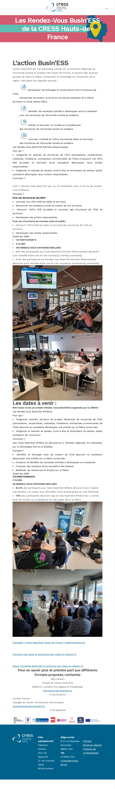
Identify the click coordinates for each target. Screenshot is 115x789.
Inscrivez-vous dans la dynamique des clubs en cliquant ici (44, 654)
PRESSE (87, 741)
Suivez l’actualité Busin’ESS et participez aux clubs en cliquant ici (48, 666)
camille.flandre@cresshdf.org (29, 706)
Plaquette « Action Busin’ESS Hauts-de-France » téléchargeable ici (49, 642)
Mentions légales (92, 745)
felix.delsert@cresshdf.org (57, 690)
